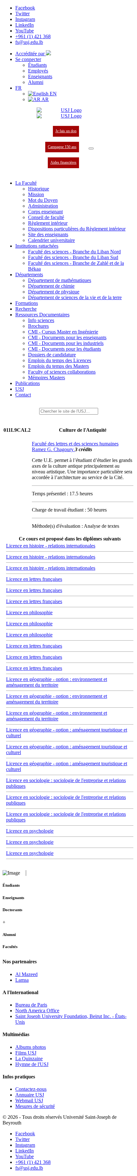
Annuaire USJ (29, 1094)
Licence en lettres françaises (34, 579)
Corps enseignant (45, 211)
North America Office (37, 1010)
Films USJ (25, 1053)
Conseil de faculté (46, 217)
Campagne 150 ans (62, 147)
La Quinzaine (29, 1058)
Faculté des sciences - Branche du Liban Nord (74, 251)
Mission (36, 194)
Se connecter (28, 59)
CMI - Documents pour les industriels (66, 343)
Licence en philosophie (29, 612)
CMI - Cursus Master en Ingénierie (63, 331)
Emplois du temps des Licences (59, 360)
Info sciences (41, 320)
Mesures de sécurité (35, 1106)
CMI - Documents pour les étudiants (64, 349)
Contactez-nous (31, 1089)
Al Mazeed (26, 974)
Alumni (35, 82)
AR (44, 99)
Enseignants (40, 76)
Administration (43, 206)
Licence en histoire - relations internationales (50, 545)
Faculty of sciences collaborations (62, 372)
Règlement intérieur (48, 223)
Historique (38, 188)
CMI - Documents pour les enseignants (67, 337)
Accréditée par (30, 53)
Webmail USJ (29, 1100)
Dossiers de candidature (52, 354)
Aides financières (63, 162)
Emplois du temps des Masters (58, 366)
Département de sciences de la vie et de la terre (75, 297)
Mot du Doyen (43, 200)
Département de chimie (51, 286)
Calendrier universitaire (51, 240)
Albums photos (30, 1047)
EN (52, 93)
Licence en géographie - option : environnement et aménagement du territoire (56, 682)
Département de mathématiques (59, 280)
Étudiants (37, 65)
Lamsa (22, 980)
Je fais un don (65, 131)
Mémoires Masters (46, 377)
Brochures (38, 326)
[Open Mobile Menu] (91, 148)
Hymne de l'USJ (31, 1064)
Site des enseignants (48, 234)
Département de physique (53, 291)
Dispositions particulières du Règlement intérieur (77, 228)
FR (18, 88)
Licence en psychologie (30, 831)
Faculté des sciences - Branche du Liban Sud (73, 257)
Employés (38, 70)
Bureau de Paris (31, 1005)
